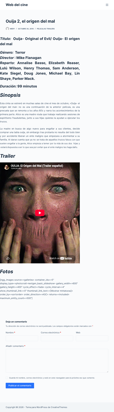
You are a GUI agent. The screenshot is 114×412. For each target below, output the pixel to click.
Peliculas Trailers (46, 29)
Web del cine (17, 5)
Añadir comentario (15, 346)
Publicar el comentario (19, 385)
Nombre (10, 332)
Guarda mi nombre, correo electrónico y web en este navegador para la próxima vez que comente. (52, 378)
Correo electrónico (51, 332)
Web (78, 332)
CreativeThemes (59, 407)
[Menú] (107, 5)
